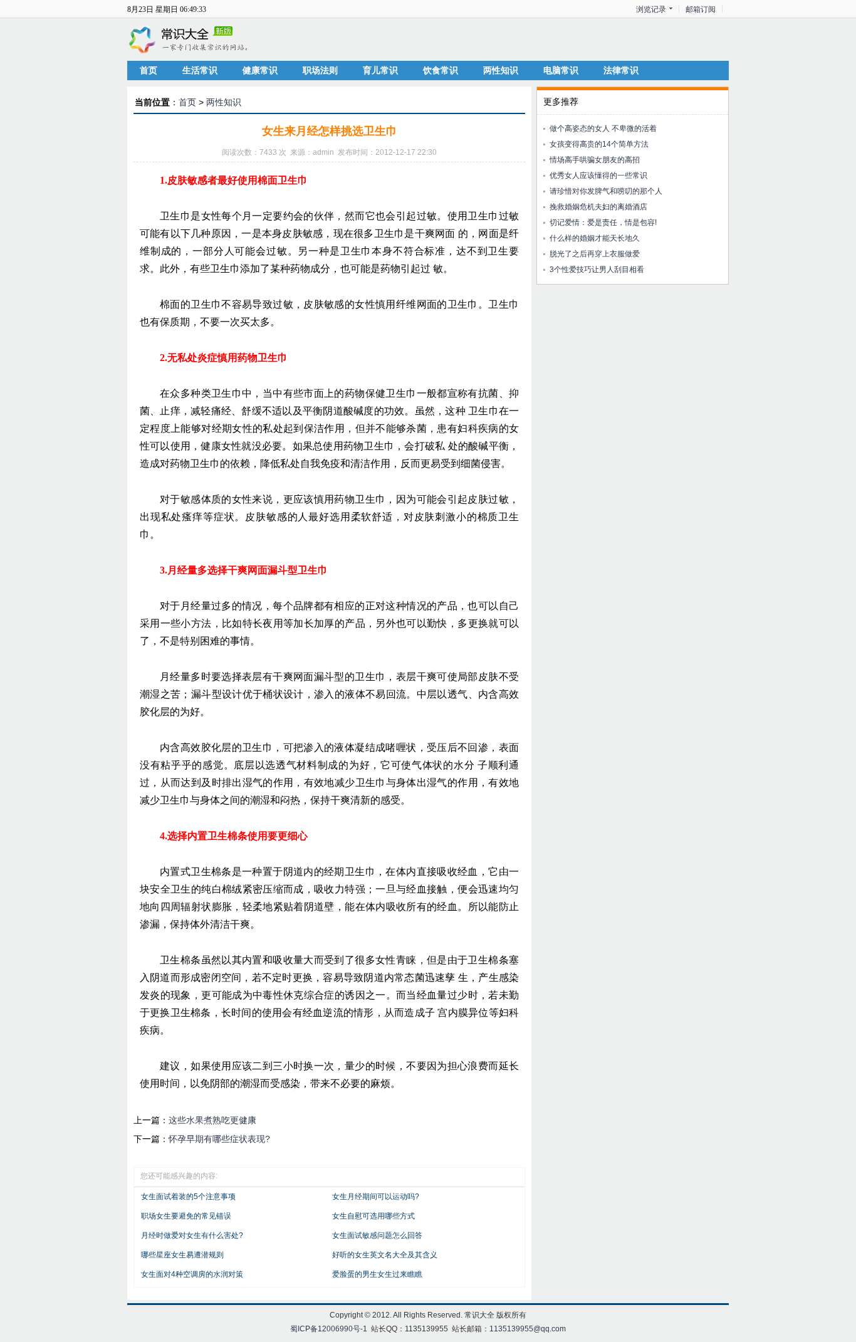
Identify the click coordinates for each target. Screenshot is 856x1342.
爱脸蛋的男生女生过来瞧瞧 (377, 1274)
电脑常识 (560, 70)
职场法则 (320, 70)
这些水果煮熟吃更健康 (212, 1120)
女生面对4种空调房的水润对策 (192, 1274)
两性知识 (500, 70)
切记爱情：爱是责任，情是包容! (603, 222)
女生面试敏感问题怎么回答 (377, 1235)
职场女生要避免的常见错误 (186, 1216)
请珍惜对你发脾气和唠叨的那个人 (606, 191)
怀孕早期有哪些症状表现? (219, 1139)
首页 (148, 70)
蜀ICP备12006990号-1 (328, 1328)
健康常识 (260, 70)
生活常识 (199, 70)
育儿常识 (380, 70)
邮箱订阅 (701, 9)
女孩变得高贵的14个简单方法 (599, 144)
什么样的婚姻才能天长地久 (595, 238)
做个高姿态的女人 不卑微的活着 (603, 128)
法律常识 (621, 70)
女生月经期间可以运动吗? (375, 1196)
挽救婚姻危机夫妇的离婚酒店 (598, 206)
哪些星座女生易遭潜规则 (182, 1254)
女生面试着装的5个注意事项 (188, 1196)
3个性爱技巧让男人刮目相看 (597, 269)
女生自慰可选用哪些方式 (373, 1216)
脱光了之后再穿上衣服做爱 (595, 253)
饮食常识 (440, 70)
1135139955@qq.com (527, 1328)
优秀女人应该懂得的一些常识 (598, 175)
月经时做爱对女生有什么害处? (192, 1235)
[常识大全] (190, 39)
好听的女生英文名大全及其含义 (384, 1254)
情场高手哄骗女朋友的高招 (595, 159)
